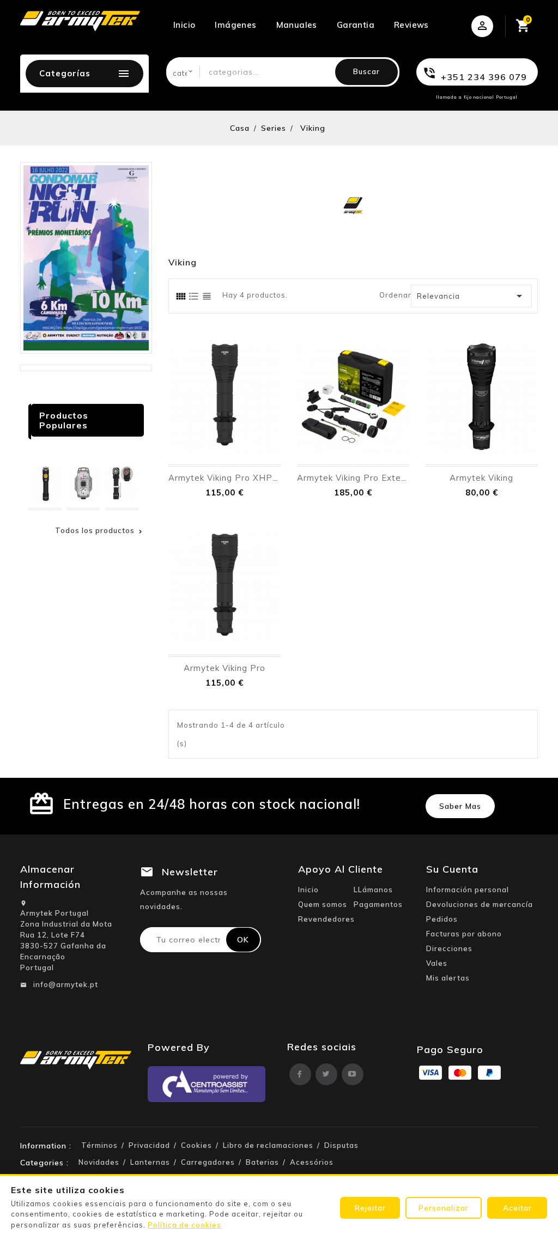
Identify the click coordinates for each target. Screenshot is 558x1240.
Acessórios (311, 1162)
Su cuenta (452, 869)
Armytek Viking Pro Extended (359, 478)
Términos (99, 1145)
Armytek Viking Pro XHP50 (225, 478)
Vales (436, 963)
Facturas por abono (464, 933)
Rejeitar (370, 1208)
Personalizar (443, 1208)
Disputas (341, 1145)
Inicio (184, 25)
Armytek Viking (481, 478)
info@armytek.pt (65, 984)
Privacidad (149, 1145)
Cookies (196, 1145)
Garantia (355, 25)
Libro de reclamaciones (268, 1145)
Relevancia (471, 296)
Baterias (262, 1162)
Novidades (98, 1162)
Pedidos (442, 919)
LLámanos (373, 889)
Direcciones (449, 948)
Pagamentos (378, 904)
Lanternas (150, 1162)
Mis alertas (448, 977)
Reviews (411, 25)
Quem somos (322, 904)
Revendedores (326, 919)
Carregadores (208, 1162)
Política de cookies (184, 1224)
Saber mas (460, 806)
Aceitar (517, 1208)
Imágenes (235, 25)
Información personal (467, 889)
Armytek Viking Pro (224, 668)
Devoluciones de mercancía (479, 904)
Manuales (296, 25)
